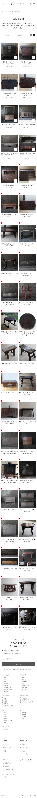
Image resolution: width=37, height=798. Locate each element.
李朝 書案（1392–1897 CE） (9, 185)
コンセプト (6, 744)
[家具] (23, 710)
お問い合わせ (7, 748)
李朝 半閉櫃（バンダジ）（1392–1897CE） (27, 94)
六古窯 (5, 700)
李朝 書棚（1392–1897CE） (10, 124)
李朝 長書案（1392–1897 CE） (27, 155)
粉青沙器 (6, 685)
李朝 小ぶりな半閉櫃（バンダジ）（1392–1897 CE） (9, 452)
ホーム (4, 11)
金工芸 (5, 718)
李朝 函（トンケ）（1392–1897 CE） (27, 511)
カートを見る (24, 754)
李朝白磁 (6, 683)
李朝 (5, 679)
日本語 (2, 795)
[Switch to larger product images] (31, 35)
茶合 (23, 683)
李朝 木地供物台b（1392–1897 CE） (9, 215)
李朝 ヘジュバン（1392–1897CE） (27, 245)
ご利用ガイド (7, 763)
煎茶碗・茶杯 (25, 685)
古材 (23, 718)
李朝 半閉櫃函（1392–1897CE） (9, 94)
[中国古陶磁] (28, 698)
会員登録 (23, 744)
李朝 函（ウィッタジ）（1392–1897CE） (9, 63)
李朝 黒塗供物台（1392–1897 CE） (9, 155)
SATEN (6, 729)
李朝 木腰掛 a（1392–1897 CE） (27, 364)
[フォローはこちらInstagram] (35, 796)
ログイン (23, 751)
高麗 (5, 681)
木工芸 (5, 716)
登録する (18, 664)
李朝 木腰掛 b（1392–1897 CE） (9, 364)
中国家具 (24, 716)
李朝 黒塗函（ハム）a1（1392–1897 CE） (9, 303)
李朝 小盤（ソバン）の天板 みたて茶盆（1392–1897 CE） (27, 334)
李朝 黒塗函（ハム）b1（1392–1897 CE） (27, 274)
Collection (10, 11)
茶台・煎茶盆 (25, 689)
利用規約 (6, 766)
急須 (23, 679)
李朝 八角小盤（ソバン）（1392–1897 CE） (9, 598)
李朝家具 (24, 714)
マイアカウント (25, 748)
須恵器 (5, 702)
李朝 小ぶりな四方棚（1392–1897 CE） (27, 303)
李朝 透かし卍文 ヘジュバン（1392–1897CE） (9, 245)
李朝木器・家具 (8, 689)
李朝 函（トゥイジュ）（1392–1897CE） (27, 63)
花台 (23, 691)
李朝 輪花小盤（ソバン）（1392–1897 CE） (27, 598)
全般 (5, 677)
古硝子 (5, 714)
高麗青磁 (6, 691)
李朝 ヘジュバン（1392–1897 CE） (27, 423)
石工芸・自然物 (8, 720)
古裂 (5, 722)
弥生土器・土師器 (8, 705)
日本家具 (24, 712)
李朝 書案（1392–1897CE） (27, 124)
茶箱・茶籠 (25, 687)
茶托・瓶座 (25, 681)
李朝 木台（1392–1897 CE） (9, 392)
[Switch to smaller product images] (34, 35)
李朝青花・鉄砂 (8, 687)
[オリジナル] (8, 726)
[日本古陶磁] (8, 695)
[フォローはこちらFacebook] (30, 796)
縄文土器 (6, 703)
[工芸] (5, 710)
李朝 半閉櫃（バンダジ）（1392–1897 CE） (9, 423)
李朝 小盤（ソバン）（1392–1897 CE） (9, 274)
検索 (4, 751)
